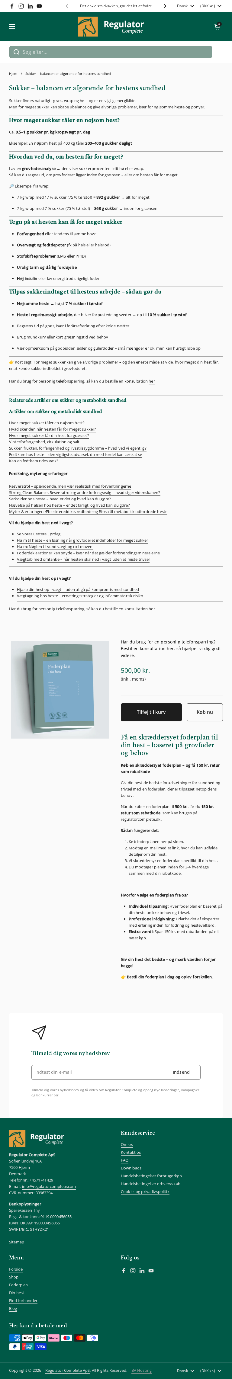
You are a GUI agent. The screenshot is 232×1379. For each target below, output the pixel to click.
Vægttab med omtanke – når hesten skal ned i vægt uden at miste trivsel (83, 559)
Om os (127, 1144)
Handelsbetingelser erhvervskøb (150, 1183)
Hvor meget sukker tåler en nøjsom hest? (47, 422)
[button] (217, 27)
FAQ (124, 1160)
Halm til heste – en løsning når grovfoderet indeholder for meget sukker (82, 540)
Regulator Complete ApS (67, 1370)
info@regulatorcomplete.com (49, 1186)
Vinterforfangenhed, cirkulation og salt (44, 441)
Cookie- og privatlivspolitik (145, 1191)
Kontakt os (131, 1152)
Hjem (13, 74)
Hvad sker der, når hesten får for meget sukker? (52, 429)
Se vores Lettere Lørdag (38, 534)
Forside (16, 1269)
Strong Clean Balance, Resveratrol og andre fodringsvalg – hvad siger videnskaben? (84, 492)
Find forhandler (23, 1300)
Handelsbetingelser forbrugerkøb (151, 1176)
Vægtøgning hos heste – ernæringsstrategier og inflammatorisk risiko (80, 595)
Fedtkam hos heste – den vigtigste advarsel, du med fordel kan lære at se (75, 454)
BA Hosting (141, 1370)
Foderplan (18, 1285)
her (152, 381)
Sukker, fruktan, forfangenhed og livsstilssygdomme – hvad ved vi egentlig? (78, 448)
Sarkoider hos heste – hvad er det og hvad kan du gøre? (60, 499)
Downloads (131, 1168)
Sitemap (16, 1242)
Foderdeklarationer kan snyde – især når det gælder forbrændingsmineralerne (88, 553)
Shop (14, 1277)
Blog (13, 1308)
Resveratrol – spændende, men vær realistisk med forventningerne (70, 486)
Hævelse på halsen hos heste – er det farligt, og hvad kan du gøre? (69, 505)
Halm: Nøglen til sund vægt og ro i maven (54, 546)
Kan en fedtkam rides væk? (33, 460)
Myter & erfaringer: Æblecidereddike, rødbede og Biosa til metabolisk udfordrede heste (88, 511)
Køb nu (205, 712)
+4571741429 (41, 1180)
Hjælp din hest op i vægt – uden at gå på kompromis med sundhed (78, 589)
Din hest (16, 1292)
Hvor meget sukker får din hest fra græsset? (49, 435)
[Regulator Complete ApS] (114, 27)
